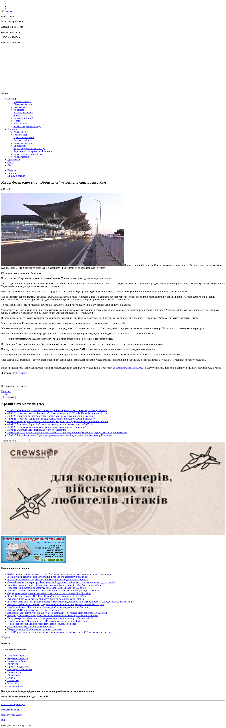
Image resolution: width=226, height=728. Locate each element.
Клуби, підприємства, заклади (29, 148)
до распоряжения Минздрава (128, 367)
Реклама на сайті (10, 709)
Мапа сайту (13, 683)
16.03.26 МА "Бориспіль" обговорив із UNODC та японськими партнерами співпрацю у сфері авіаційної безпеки (67, 432)
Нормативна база (16, 661)
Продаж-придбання (17, 666)
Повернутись (8, 397)
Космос (17, 115)
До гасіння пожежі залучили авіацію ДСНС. (30, 626)
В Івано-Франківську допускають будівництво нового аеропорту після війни (47, 576)
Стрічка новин (15, 686)
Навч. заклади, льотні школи (28, 154)
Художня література (17, 658)
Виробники (20, 145)
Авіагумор (12, 664)
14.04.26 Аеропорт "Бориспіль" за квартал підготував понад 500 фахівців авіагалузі (51, 418)
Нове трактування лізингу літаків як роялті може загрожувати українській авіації (50, 618)
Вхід (3, 720)
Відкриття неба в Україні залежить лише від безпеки (34, 629)
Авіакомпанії (20, 132)
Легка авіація (20, 107)
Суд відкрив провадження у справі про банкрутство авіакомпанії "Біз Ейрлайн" (49, 593)
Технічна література (17, 655)
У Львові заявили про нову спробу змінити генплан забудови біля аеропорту (47, 579)
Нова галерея (14, 672)
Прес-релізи (13, 159)
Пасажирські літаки (24, 140)
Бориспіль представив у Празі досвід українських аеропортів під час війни (46, 596)
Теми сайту (13, 680)
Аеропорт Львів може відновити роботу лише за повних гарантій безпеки (46, 599)
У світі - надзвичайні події (27, 126)
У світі (17, 121)
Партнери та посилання (19, 669)
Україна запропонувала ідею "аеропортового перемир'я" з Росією (41, 623)
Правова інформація (11, 715)
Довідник (12, 129)
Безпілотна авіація (23, 112)
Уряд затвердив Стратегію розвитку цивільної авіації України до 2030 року (46, 588)
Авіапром (19, 109)
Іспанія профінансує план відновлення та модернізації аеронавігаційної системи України (54, 585)
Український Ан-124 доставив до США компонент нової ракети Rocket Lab (47, 621)
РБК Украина (20, 373)
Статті (10, 162)
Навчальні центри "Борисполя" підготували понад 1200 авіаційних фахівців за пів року (53, 590)
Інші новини (20, 123)
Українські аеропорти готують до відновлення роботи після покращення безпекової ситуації (55, 604)
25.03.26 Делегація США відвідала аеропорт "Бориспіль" (37, 429)
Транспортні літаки (24, 137)
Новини (11, 98)
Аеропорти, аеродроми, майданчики (33, 151)
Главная (11, 170)
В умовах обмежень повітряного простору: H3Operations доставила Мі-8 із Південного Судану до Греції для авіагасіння (70, 601)
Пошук (11, 677)
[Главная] (6, 11)
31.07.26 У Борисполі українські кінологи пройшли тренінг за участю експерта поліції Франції (57, 410)
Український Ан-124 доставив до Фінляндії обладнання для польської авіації (47, 607)
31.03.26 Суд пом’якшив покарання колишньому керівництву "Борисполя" (46, 427)
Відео (10, 165)
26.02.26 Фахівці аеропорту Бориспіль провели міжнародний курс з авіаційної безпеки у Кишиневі (59, 435)
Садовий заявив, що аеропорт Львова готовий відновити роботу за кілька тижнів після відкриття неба (61, 582)
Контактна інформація (13, 704)
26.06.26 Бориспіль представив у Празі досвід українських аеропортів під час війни (51, 416)
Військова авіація (23, 104)
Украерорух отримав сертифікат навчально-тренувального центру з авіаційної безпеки (52, 615)
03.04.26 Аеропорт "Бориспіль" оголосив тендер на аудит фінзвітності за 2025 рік (50, 424)
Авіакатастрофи (22, 156)
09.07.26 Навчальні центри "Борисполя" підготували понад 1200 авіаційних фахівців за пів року (58, 413)
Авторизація (13, 675)
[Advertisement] (93, 67)
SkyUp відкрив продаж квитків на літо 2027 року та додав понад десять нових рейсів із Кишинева (59, 574)
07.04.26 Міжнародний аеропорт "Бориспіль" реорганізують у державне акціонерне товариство (57, 421)
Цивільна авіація (22, 101)
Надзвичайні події (23, 118)
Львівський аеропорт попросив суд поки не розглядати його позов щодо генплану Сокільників (57, 612)
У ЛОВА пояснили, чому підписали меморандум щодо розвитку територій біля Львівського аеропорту (61, 632)
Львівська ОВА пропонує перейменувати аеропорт (34, 610)
